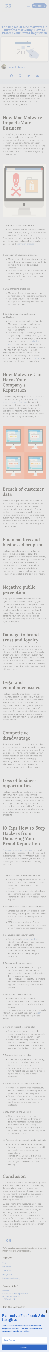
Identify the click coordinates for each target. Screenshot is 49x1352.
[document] (24, 676)
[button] (45, 1311)
